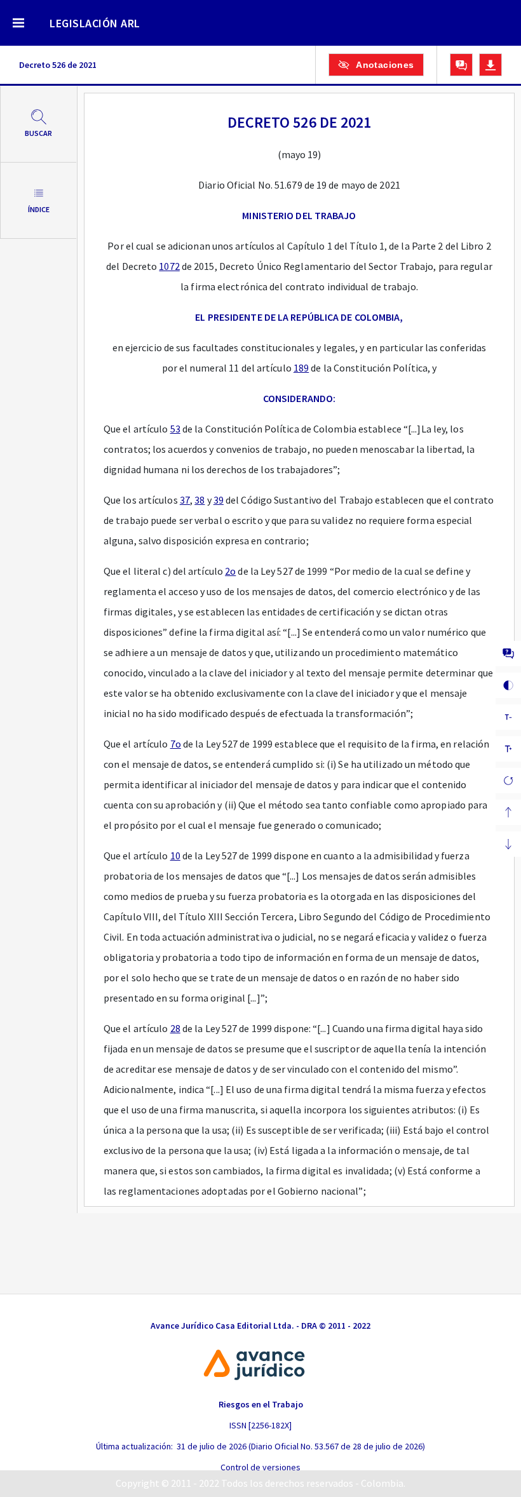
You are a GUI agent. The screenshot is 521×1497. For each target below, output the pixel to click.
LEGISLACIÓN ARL (95, 23)
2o (230, 571)
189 (301, 367)
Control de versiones (260, 1467)
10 (175, 855)
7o (175, 743)
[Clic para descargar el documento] (490, 64)
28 (175, 1028)
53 (175, 428)
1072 (169, 266)
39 (218, 499)
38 (199, 499)
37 (185, 499)
